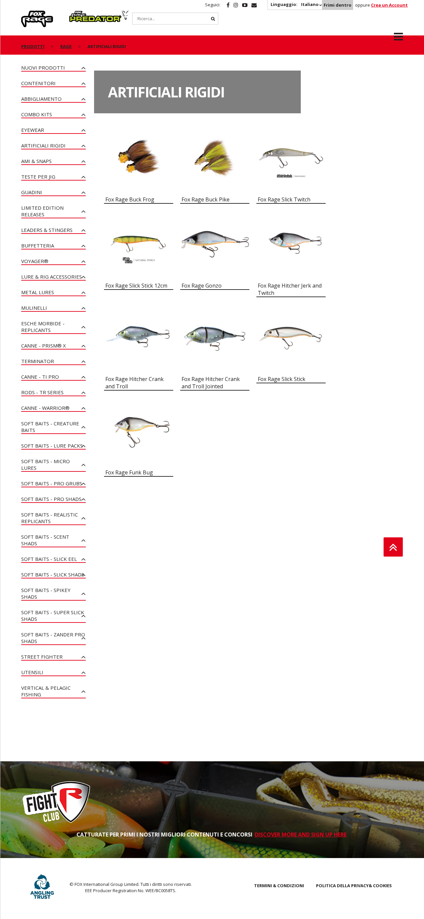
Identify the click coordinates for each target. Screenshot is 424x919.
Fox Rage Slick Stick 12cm (136, 285)
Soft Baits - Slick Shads (52, 574)
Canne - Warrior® (45, 408)
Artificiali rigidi (43, 145)
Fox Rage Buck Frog (129, 199)
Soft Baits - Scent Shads (45, 540)
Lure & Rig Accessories (51, 276)
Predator (80, 14)
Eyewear (32, 130)
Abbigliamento (41, 98)
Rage (27, 14)
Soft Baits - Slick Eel (49, 559)
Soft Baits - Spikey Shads (46, 593)
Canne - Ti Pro (40, 376)
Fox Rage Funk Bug (129, 472)
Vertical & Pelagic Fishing (46, 691)
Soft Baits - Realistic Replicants (49, 517)
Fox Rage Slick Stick (281, 379)
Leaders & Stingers (47, 230)
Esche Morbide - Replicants (43, 326)
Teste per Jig (38, 176)
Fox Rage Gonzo (202, 285)
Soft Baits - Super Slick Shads (52, 615)
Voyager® (34, 261)
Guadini (31, 192)
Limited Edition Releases (42, 211)
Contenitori (38, 83)
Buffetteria (37, 245)
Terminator (37, 361)
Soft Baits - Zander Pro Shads (53, 637)
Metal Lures (37, 292)
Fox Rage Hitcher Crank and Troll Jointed (211, 382)
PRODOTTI (32, 46)
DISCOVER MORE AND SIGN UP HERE (300, 834)
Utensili (32, 672)
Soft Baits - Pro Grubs (51, 483)
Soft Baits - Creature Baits (50, 426)
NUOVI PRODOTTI (43, 67)
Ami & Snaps (36, 161)
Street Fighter (42, 656)
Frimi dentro (337, 5)
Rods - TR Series (42, 392)
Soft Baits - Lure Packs (52, 445)
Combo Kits (36, 114)
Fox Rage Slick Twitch (284, 199)
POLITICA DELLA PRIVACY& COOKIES (354, 886)
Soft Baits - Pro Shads (51, 499)
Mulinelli (34, 307)
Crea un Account (389, 5)
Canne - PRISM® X (43, 345)
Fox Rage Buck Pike (206, 199)
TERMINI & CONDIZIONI (279, 886)
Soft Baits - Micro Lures (45, 464)
